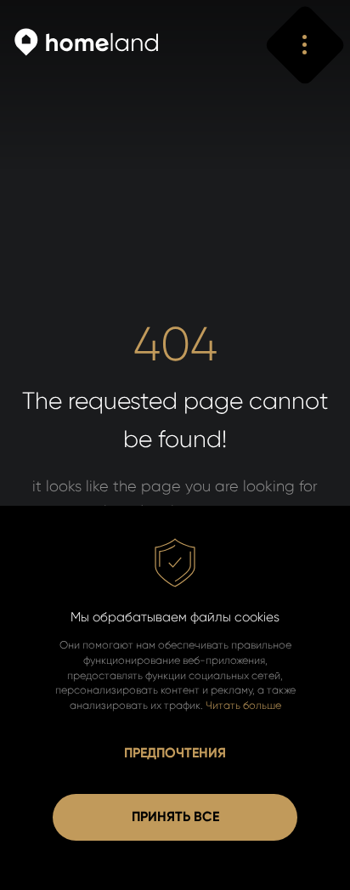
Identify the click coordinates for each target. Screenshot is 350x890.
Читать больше (243, 705)
